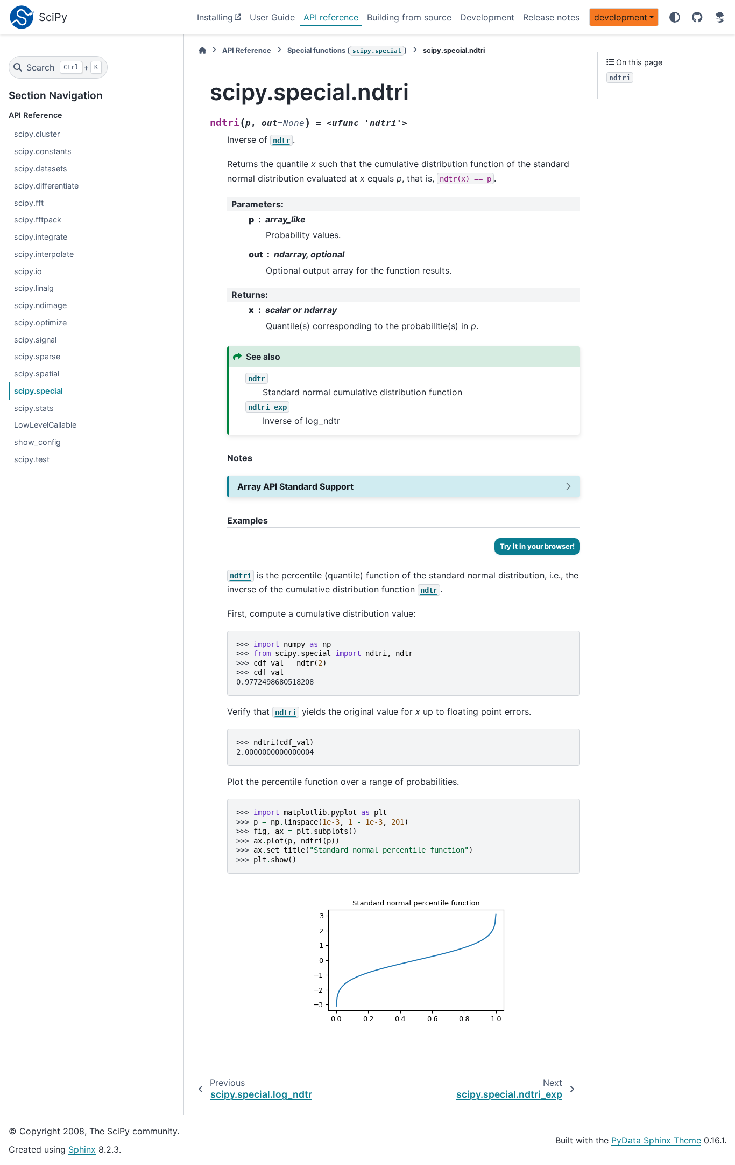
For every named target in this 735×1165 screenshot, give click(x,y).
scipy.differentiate (46, 185)
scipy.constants (43, 151)
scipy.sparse (37, 356)
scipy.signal (35, 339)
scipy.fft (29, 202)
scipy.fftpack (37, 219)
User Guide (272, 17)
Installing (215, 17)
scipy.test (32, 459)
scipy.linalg (34, 287)
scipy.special (38, 390)
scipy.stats (34, 408)
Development (487, 17)
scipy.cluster (37, 133)
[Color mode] (674, 17)
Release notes (551, 17)
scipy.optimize (40, 322)
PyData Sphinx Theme (656, 1140)
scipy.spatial (36, 373)
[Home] (202, 50)
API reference (330, 17)
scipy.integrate (40, 236)
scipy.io (28, 271)
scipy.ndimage (40, 305)
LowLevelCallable (45, 424)
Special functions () (347, 50)
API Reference (246, 50)
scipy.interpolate (44, 254)
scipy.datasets (40, 168)
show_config (37, 442)
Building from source (409, 17)
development (620, 17)
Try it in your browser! (537, 546)
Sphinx (82, 1149)
